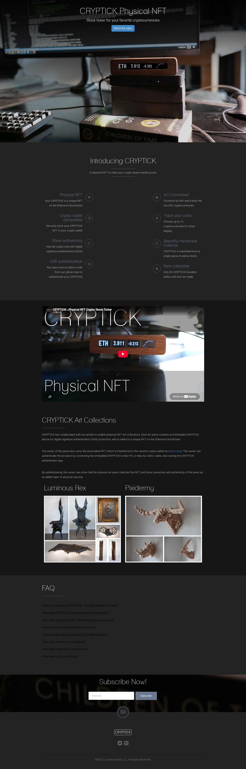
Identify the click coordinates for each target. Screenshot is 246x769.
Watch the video (123, 28)
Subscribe (146, 695)
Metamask (174, 451)
